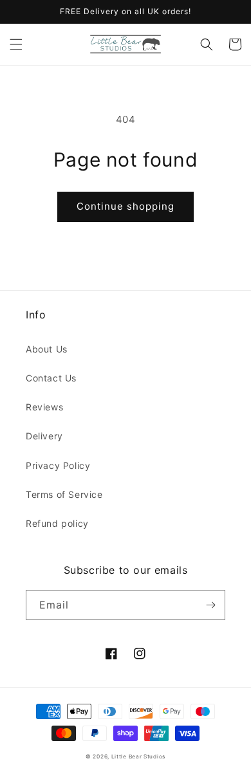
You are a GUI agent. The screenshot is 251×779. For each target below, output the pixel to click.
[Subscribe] (210, 605)
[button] (16, 44)
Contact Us (51, 377)
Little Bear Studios (138, 756)
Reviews (44, 406)
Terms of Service (64, 494)
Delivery (44, 435)
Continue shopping (125, 206)
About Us (47, 349)
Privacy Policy (58, 465)
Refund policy (57, 523)
